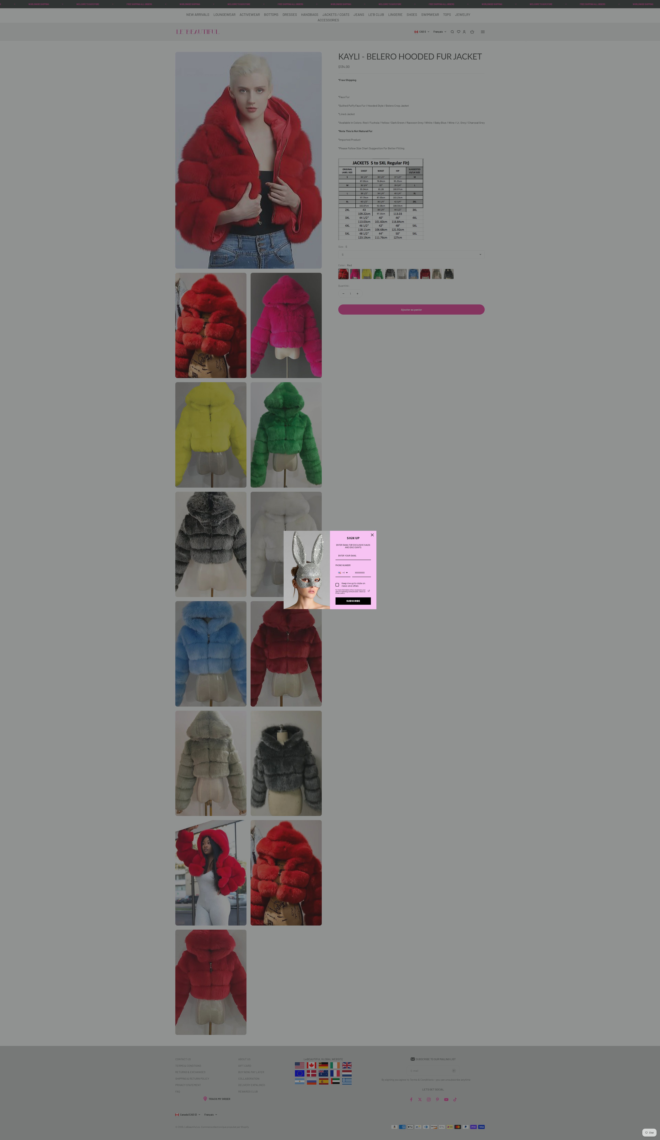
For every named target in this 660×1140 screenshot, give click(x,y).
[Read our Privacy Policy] (369, 591)
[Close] (372, 535)
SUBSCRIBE (353, 601)
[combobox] (343, 573)
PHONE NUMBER (343, 565)
